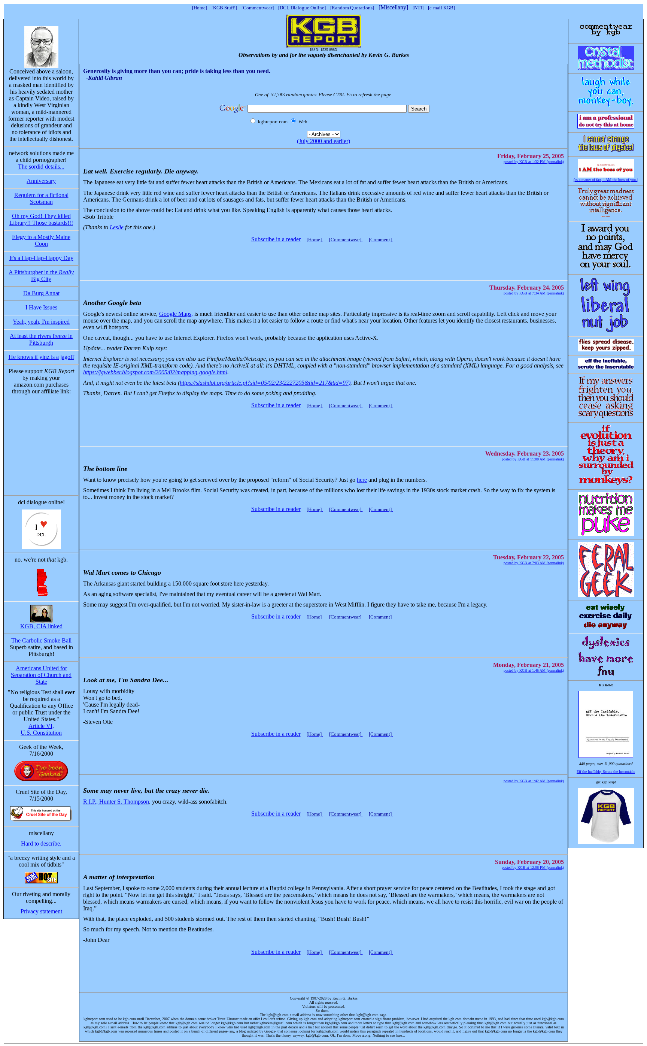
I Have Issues (41, 307)
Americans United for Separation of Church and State (41, 675)
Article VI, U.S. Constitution (41, 729)
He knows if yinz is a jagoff (41, 357)
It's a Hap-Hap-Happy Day (41, 258)
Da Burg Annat (41, 293)
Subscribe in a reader (276, 239)
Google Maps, (176, 314)
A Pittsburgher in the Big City (41, 275)
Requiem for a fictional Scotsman (41, 198)
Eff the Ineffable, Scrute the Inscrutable (606, 772)
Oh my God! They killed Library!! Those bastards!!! (41, 219)
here (362, 480)
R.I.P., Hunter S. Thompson (116, 801)
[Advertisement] (322, 258)
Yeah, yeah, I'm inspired (41, 321)
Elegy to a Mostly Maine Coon (41, 240)
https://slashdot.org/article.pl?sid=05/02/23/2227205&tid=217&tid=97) (265, 383)
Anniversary (41, 181)
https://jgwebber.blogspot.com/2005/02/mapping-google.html (155, 372)
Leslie (117, 227)
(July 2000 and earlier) (323, 141)
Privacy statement (41, 911)
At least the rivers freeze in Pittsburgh (41, 339)
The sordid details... (41, 166)
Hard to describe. (41, 843)
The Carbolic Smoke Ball (41, 640)
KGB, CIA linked (41, 626)
